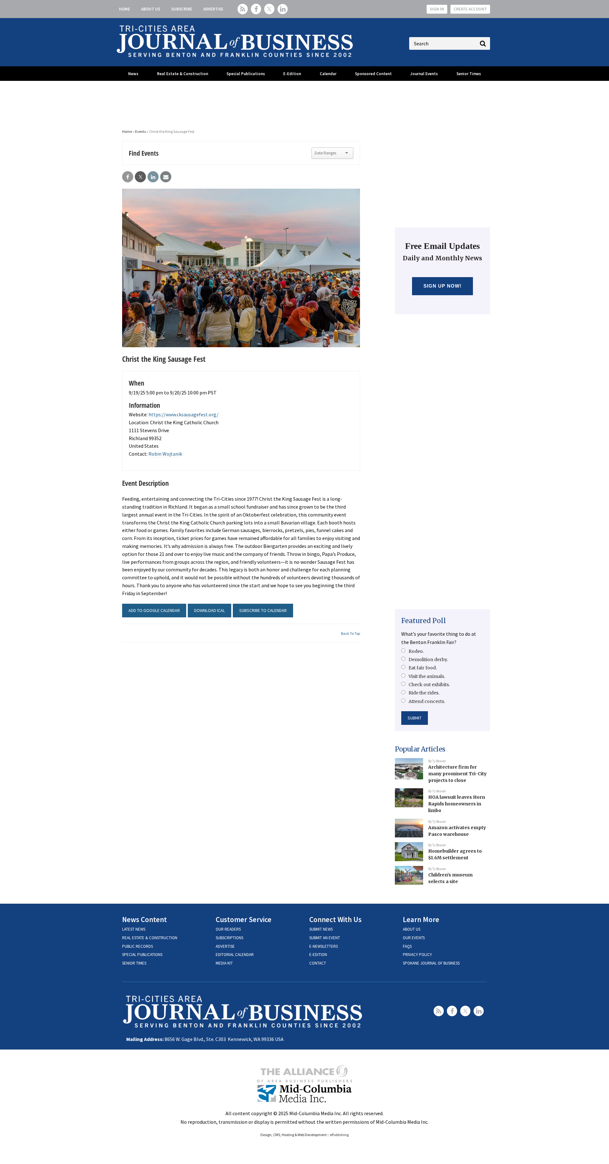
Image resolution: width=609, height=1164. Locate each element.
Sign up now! (442, 286)
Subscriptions (229, 937)
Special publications (142, 954)
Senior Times (468, 73)
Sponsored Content (373, 73)
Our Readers (228, 929)
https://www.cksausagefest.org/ (183, 414)
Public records (137, 946)
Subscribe (181, 9)
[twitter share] (140, 177)
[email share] (165, 177)
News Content (144, 919)
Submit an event (324, 937)
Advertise (213, 9)
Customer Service (244, 919)
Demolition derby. (428, 659)
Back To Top (350, 633)
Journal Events (424, 73)
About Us (150, 9)
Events (140, 131)
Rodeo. (416, 651)
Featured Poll (423, 620)
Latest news (133, 929)
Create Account (470, 9)
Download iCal (209, 610)
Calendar (328, 73)
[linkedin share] (153, 177)
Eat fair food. (423, 668)
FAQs (407, 946)
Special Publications (245, 73)
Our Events (414, 937)
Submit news (321, 929)
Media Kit (224, 963)
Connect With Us (335, 919)
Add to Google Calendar (154, 610)
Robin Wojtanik (165, 454)
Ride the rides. (424, 693)
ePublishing (339, 1134)
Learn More (421, 919)
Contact (317, 963)
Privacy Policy (417, 954)
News (133, 73)
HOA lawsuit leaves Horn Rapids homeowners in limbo (456, 803)
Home (124, 9)
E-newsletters (323, 946)
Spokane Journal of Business (431, 963)
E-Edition (292, 73)
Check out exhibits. (429, 684)
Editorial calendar (235, 954)
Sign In (437, 9)
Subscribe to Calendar (263, 610)
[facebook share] (127, 177)
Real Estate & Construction (182, 73)
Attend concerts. (427, 701)
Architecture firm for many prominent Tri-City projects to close (457, 773)
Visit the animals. (427, 676)
